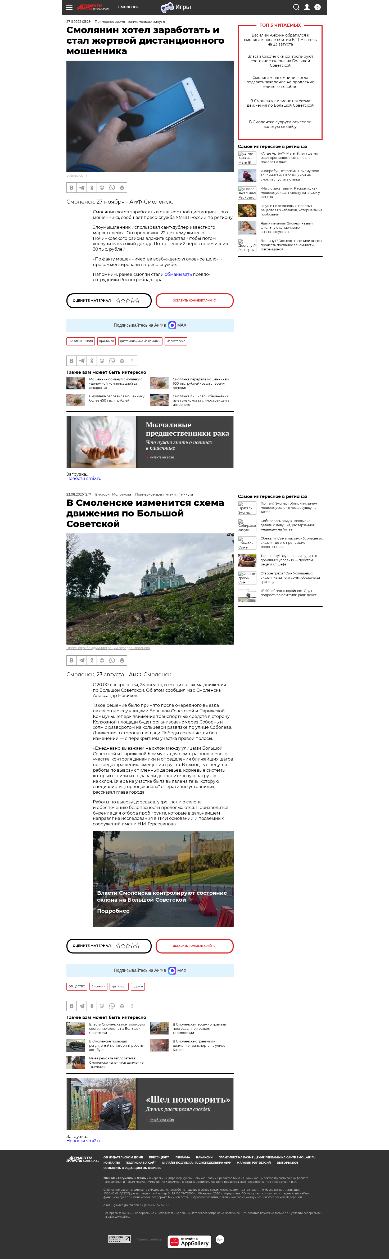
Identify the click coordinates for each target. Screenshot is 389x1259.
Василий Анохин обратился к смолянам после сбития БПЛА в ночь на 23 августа (280, 40)
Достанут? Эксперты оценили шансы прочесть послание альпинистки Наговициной (291, 245)
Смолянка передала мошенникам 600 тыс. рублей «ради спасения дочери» (201, 383)
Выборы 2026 (287, 1162)
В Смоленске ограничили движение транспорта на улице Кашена (199, 1045)
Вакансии (204, 1157)
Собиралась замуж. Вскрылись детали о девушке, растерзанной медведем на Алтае (288, 525)
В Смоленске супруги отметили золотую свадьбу (280, 124)
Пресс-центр (159, 1157)
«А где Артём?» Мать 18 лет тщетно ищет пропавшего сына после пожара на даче (289, 157)
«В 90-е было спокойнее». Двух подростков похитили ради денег (288, 593)
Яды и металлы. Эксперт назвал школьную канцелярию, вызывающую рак (287, 227)
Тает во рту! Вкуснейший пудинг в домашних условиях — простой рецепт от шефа (289, 560)
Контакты (111, 1162)
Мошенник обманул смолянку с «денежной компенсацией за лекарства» (115, 383)
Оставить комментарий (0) (194, 300)
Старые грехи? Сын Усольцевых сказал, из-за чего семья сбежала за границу (290, 577)
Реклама (182, 1157)
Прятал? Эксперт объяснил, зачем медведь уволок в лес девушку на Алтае (289, 507)
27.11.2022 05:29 (78, 22)
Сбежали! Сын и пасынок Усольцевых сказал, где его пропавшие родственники (292, 542)
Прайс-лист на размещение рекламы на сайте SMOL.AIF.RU (267, 1157)
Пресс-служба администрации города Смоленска (108, 648)
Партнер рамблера (149, 1239)
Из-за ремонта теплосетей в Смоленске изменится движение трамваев (116, 1062)
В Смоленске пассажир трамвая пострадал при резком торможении (199, 1028)
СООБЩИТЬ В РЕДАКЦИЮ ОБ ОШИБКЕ (132, 1168)
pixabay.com (76, 175)
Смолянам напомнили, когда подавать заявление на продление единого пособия (280, 82)
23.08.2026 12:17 (78, 494)
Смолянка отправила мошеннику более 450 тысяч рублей (116, 398)
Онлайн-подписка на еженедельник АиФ (196, 1162)
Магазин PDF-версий (254, 1162)
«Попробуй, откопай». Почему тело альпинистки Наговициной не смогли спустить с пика (290, 175)
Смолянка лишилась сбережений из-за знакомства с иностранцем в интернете (201, 400)
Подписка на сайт (141, 1162)
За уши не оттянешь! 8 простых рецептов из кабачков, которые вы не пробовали (291, 210)
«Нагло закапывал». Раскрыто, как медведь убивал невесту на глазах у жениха (290, 192)
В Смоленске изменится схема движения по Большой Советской (280, 103)
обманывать (178, 274)
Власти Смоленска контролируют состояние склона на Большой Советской (280, 61)
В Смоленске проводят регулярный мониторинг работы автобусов (116, 1045)
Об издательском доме (123, 1157)
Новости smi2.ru (84, 478)
